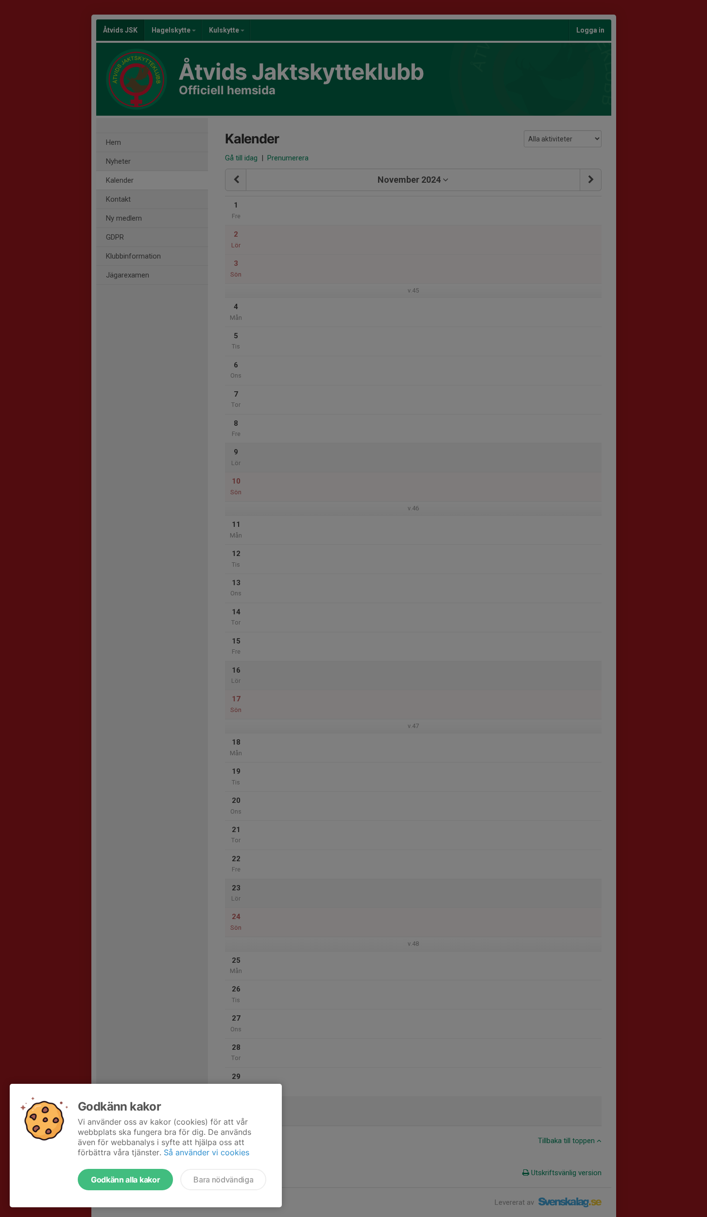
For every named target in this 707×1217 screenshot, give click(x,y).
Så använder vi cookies (206, 1152)
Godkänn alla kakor (125, 1179)
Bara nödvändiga (223, 1179)
